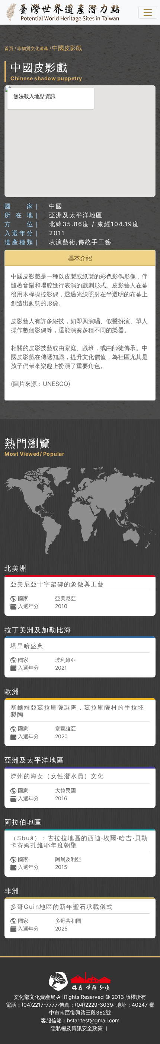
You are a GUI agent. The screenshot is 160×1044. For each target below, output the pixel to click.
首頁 (8, 48)
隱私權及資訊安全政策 (77, 1028)
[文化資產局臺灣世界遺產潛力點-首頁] (61, 12)
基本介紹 (80, 258)
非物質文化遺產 (32, 48)
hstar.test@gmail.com (93, 1020)
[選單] (147, 12)
